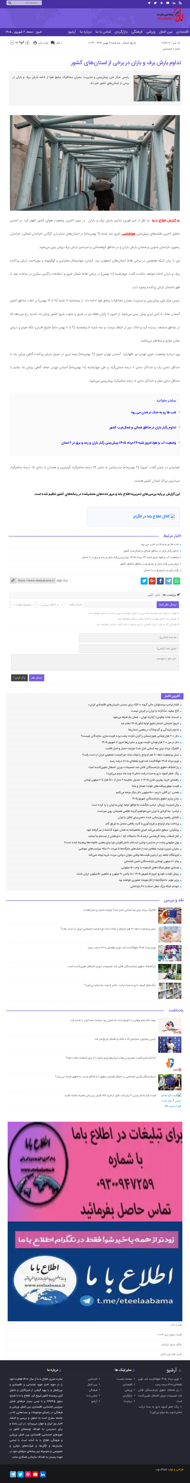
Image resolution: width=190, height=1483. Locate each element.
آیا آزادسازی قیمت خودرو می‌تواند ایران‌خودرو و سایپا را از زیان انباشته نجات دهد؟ (111, 1058)
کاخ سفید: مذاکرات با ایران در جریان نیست (155, 711)
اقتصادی (127, 1384)
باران (157, 595)
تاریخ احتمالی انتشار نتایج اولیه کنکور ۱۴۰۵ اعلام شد (150, 723)
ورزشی (150, 32)
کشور (150, 595)
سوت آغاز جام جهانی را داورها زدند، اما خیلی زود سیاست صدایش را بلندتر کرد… (112, 1020)
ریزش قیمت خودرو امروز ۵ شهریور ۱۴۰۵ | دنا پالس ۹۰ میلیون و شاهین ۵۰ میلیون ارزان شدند (127, 874)
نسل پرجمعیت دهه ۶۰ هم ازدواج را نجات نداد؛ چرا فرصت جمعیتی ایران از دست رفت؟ (130, 755)
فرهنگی (136, 32)
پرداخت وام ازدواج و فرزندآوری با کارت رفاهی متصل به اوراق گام (142, 823)
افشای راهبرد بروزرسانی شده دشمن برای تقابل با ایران (148, 817)
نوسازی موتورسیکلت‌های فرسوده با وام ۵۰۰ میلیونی (150, 867)
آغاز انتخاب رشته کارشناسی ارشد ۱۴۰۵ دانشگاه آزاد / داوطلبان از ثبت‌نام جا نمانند (133, 836)
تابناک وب (161, 1469)
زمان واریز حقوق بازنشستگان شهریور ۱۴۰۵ (155, 798)
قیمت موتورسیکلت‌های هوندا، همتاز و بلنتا (155, 786)
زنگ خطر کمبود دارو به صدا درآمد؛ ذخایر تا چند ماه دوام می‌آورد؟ (142, 773)
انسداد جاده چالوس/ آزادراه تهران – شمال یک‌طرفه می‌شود (146, 717)
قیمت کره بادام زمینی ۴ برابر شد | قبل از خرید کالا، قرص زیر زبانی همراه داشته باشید (110, 1095)
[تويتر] (155, 3)
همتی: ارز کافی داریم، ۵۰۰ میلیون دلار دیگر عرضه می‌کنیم (147, 792)
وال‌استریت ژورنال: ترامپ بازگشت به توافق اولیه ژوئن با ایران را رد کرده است (135, 805)
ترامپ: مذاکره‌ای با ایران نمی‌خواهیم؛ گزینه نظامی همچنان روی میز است (138, 811)
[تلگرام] (149, 3)
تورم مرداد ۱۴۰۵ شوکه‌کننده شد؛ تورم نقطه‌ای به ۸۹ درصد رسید (144, 761)
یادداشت (176, 1011)
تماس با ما (103, 32)
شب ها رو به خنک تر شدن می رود (153, 412)
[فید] (180, 3)
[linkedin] (174, 3)
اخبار (177, 49)
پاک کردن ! (19, 677)
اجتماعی (167, 49)
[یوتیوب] (168, 3)
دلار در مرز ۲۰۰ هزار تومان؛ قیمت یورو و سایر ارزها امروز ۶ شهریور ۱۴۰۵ (140, 742)
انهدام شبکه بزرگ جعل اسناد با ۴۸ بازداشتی (154, 886)
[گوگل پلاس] (152, 581)
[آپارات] (161, 3)
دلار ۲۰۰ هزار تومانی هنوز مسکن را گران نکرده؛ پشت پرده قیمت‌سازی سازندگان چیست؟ (130, 736)
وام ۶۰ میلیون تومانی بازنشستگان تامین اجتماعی (151, 861)
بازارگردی (121, 32)
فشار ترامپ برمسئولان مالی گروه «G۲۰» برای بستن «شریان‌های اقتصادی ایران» (133, 704)
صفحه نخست (124, 1379)
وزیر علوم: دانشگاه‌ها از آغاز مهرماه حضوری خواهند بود (149, 880)
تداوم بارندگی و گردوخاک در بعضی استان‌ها (153, 729)
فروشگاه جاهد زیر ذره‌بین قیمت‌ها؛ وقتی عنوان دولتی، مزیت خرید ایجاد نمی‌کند (134, 855)
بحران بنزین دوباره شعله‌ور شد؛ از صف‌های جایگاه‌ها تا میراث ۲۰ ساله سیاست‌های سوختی (129, 849)
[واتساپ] (176, 581)
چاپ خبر (43, 43)
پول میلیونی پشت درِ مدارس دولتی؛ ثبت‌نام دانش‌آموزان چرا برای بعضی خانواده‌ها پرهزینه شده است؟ (121, 842)
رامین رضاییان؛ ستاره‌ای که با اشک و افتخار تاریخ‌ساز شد (125, 1039)
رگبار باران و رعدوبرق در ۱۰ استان (161, 570)
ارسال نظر (36, 677)
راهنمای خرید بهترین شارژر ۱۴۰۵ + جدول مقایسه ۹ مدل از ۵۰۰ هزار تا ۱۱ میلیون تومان (131, 780)
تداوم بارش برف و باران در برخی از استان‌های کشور (126, 63)
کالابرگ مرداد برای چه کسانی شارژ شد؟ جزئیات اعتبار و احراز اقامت (142, 748)
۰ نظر (59, 43)
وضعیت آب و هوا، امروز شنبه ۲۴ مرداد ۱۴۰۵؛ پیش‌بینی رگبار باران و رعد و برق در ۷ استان (118, 443)
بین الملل (165, 32)
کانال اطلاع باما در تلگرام (151, 517)
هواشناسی (128, 234)
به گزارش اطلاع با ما (166, 220)
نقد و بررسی (174, 901)
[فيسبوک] (160, 581)
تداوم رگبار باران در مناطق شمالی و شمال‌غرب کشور (142, 427)
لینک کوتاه (62, 580)
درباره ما (86, 32)
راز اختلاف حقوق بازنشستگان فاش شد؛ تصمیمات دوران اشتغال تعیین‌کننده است (134, 767)
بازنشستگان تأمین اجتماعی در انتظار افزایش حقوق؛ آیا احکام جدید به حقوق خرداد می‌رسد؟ (105, 1076)
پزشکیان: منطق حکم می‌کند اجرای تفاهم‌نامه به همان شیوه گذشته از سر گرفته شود (132, 830)
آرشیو (72, 32)
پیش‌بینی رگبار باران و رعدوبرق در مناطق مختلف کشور (149, 564)
